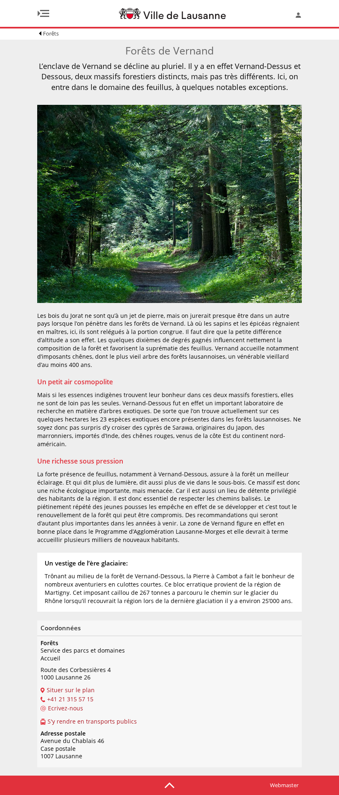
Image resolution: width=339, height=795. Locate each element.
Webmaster (284, 785)
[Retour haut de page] (169, 784)
